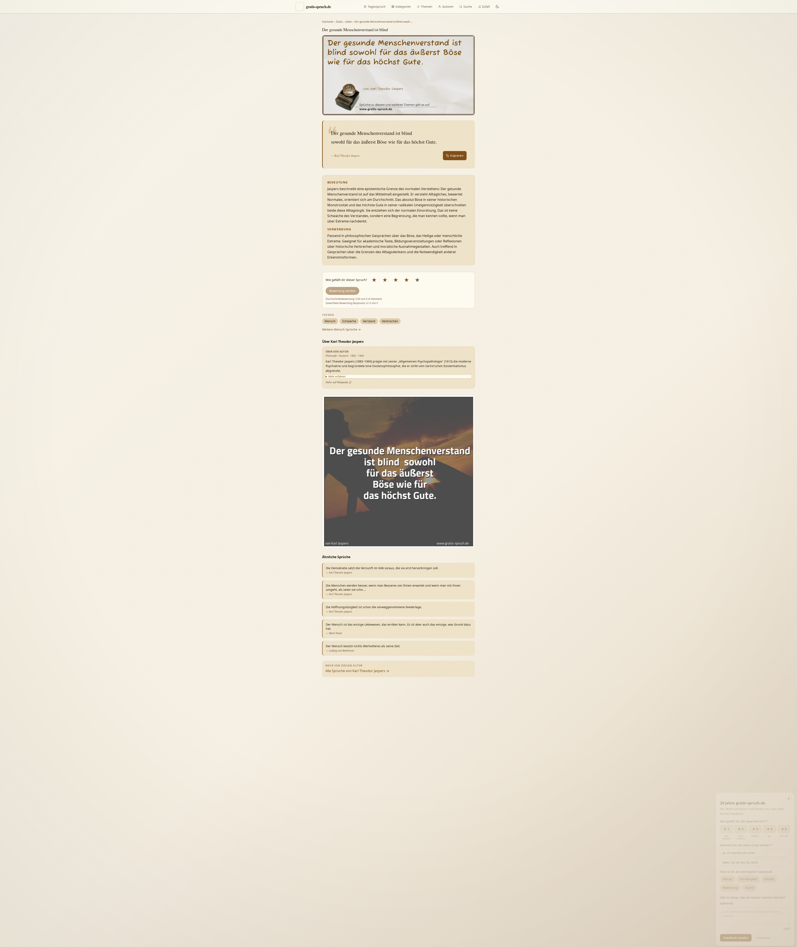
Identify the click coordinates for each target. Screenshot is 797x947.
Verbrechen (390, 321)
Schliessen (763, 936)
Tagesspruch (377, 7)
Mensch (330, 321)
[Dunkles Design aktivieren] (497, 6)
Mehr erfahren (336, 376)
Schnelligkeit (748, 877)
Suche (467, 7)
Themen (426, 7)
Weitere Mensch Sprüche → (341, 329)
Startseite (327, 21)
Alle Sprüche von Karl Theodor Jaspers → (357, 671)
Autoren (448, 7)
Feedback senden (735, 936)
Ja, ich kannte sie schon (739, 851)
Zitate (339, 21)
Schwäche (349, 321)
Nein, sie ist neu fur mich (740, 861)
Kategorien (403, 7)
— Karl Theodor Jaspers (345, 155)
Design (727, 877)
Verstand (369, 321)
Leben (348, 21)
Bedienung (730, 886)
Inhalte (769, 877)
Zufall (486, 7)
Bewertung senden (342, 291)
